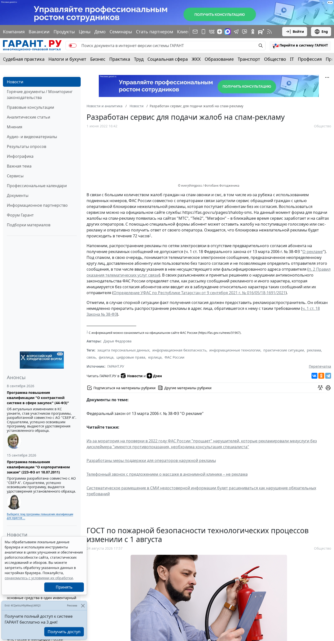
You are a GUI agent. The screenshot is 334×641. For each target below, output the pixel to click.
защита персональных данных (123, 350)
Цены (84, 32)
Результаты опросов (26, 146)
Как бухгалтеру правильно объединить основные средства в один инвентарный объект (41, 597)
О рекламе (312, 251)
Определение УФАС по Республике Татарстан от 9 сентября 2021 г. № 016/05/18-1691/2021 (199, 292)
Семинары (121, 32)
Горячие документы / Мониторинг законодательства (40, 94)
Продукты (64, 32)
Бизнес (97, 59)
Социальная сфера (167, 59)
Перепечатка (320, 366)
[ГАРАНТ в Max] (227, 31)
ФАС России (174, 357)
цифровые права (130, 357)
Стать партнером (154, 32)
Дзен (157, 376)
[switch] (73, 46)
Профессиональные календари (37, 185)
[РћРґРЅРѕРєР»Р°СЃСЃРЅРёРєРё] (321, 376)
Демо (100, 32)
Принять (64, 587)
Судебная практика (24, 59)
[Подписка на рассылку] (195, 32)
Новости (15, 82)
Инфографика (20, 156)
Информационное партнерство (37, 205)
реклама (314, 350)
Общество (275, 59)
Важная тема (19, 166)
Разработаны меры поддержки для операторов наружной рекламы (151, 460)
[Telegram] (328, 376)
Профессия (310, 59)
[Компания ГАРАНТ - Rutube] (261, 32)
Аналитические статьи (28, 117)
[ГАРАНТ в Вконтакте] (212, 32)
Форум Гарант (20, 215)
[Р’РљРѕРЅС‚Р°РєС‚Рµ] (314, 376)
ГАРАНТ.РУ (115, 366)
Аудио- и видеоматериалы (32, 136)
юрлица (155, 357)
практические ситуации (283, 350)
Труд (139, 59)
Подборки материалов (28, 225)
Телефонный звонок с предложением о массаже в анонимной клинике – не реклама (167, 474)
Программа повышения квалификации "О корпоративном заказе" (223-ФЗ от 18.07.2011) (38, 467)
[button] (300, 45)
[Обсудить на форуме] (320, 388)
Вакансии (39, 32)
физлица (106, 357)
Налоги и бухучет (67, 59)
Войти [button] (298, 31)
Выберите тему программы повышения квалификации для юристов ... (40, 516)
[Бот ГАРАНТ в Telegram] (244, 32)
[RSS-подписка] (269, 32)
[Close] (82, 605)
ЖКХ (196, 59)
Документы (17, 195)
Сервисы (15, 176)
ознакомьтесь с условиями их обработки (39, 578)
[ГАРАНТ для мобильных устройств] (203, 32)
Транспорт (249, 59)
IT (292, 59)
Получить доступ (64, 631)
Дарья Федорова (117, 341)
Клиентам (187, 32)
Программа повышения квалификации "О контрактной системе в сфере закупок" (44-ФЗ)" (38, 397)
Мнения (14, 127)
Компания (14, 32)
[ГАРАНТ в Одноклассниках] (253, 32)
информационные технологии (234, 350)
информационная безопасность (179, 350)
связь (91, 357)
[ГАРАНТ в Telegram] (236, 32)
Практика (119, 59)
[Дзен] (219, 31)
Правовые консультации (30, 107)
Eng (325, 31)
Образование (219, 59)
